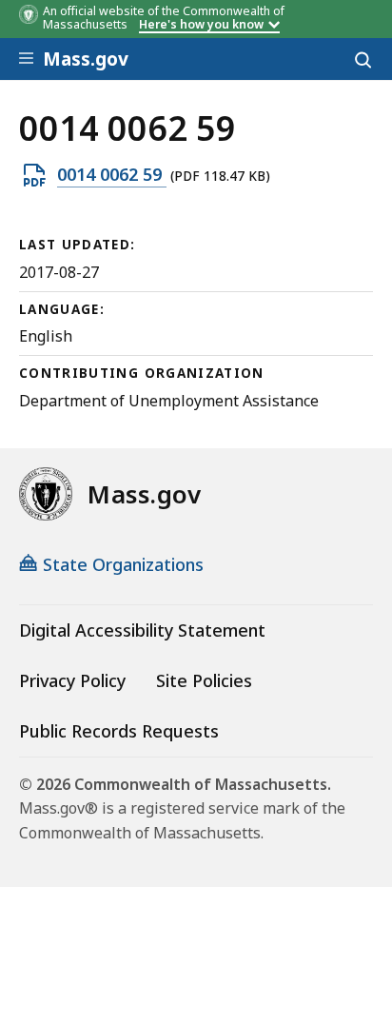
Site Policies (204, 680)
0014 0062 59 (112, 175)
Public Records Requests (119, 730)
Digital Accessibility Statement (142, 630)
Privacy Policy (72, 680)
